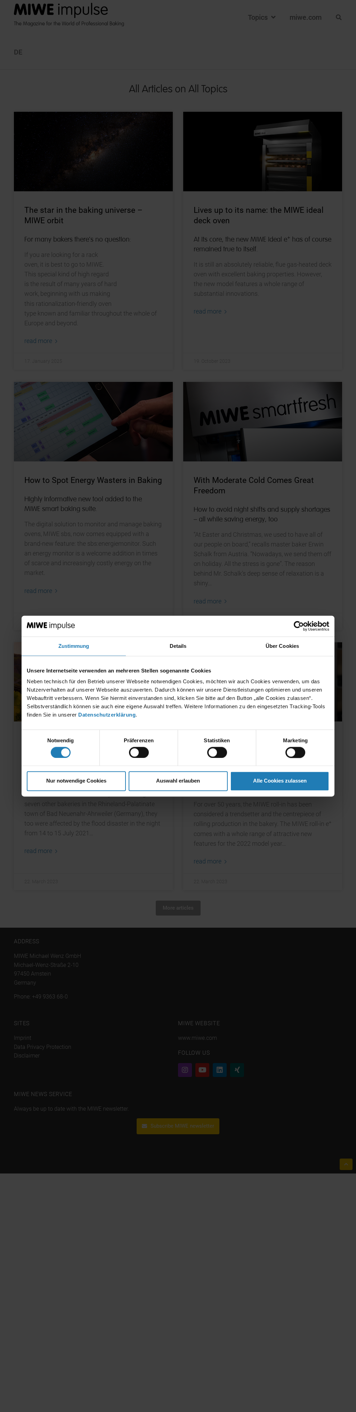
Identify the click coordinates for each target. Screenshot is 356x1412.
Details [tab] (178, 646)
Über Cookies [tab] (282, 646)
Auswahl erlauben (178, 781)
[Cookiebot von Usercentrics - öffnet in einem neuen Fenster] (298, 626)
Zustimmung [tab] (73, 646)
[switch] (139, 752)
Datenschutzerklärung (107, 715)
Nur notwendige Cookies (76, 781)
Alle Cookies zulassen (280, 781)
